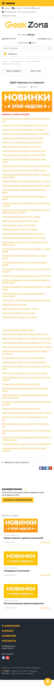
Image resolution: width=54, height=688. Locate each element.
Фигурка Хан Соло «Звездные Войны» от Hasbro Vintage (27, 276)
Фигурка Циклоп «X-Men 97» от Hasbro (19, 225)
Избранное (12, 54)
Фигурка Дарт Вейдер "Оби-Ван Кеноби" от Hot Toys (25, 125)
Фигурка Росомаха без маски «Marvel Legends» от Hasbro (27, 413)
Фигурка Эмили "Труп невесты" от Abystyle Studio (24, 155)
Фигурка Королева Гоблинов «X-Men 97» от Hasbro (24, 238)
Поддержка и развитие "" (24, 671)
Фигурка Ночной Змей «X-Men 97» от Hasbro (22, 216)
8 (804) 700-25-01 (10, 39)
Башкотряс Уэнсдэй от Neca (15, 304)
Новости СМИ (35, 71)
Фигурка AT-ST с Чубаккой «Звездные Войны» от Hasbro (26, 300)
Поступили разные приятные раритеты (24, 603)
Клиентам (9, 635)
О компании (11, 625)
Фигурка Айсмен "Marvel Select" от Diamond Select (24, 362)
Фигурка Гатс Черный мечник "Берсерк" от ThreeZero (26, 134)
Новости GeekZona (33, 61)
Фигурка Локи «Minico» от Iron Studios (19, 313)
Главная (5, 61)
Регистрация (25, 43)
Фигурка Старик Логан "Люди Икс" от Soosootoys (24, 129)
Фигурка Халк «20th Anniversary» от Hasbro (21, 384)
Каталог (8, 630)
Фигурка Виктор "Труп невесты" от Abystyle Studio (24, 151)
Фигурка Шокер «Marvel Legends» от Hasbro (21, 408)
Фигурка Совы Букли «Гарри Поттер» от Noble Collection (27, 444)
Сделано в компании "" (22, 674)
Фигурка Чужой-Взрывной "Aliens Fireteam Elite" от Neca (27, 338)
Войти (33, 43)
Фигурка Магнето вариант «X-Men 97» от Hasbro (23, 233)
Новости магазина (17, 61)
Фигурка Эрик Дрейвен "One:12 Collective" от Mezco (25, 373)
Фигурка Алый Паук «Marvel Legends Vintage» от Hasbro (27, 185)
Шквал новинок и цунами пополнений (23, 538)
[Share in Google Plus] (50, 468)
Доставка (17, 8)
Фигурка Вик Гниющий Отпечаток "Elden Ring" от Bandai (27, 347)
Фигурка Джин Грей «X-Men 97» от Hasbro (21, 221)
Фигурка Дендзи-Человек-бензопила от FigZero (23, 138)
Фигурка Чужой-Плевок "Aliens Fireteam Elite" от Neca (26, 334)
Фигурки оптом (10, 15)
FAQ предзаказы (10, 12)
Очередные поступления (17, 570)
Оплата (27, 8)
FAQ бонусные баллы (27, 12)
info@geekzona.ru (45, 39)
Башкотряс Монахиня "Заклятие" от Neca (20, 309)
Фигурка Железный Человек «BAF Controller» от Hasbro (26, 181)
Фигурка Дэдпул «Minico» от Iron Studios (20, 317)
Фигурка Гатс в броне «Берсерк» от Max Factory (23, 142)
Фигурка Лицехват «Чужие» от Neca (18, 330)
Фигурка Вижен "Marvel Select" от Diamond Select (24, 358)
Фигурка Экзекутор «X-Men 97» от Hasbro (20, 229)
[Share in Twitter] (47, 468)
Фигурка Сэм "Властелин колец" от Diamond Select (24, 170)
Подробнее (45, 542)
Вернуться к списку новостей (17, 462)
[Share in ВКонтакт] (40, 468)
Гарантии (36, 8)
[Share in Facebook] (44, 468)
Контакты (7, 8)
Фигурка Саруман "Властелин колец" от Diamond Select (26, 166)
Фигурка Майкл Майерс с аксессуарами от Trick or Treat (27, 342)
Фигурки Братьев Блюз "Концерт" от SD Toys (22, 146)
